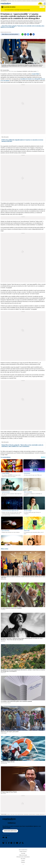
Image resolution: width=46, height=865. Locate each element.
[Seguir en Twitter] (6, 843)
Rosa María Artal (4, 763)
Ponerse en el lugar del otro (7, 761)
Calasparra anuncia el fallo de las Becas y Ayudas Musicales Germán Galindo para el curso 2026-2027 (23, 577)
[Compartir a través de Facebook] (25, 34)
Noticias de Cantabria (42, 814)
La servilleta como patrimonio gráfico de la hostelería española (16, 701)
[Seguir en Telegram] (11, 843)
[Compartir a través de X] (31, 34)
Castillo (16, 814)
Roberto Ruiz (3, 672)
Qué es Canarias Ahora (23, 849)
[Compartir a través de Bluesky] (28, 34)
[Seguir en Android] (3, 837)
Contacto (23, 860)
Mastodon (23, 862)
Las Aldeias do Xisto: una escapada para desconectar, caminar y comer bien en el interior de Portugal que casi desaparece (23, 670)
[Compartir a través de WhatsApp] (22, 34)
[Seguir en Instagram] (14, 843)
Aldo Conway (3, 793)
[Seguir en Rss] (23, 843)
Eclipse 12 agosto (13, 814)
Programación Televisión (32, 814)
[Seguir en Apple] (6, 837)
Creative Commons (23, 851)
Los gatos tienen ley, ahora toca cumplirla (11, 608)
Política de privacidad (23, 855)
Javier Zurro (3, 641)
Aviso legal (23, 853)
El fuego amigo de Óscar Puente (9, 792)
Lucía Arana (3, 609)
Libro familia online (26, 814)
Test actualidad (37, 814)
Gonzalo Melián (35, 74)
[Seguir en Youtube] (17, 843)
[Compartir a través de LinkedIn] (33, 34)
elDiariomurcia (3, 579)
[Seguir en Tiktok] (20, 843)
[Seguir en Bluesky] (3, 843)
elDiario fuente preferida (20, 814)
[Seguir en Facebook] (9, 843)
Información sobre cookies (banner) (23, 856)
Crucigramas (8, 814)
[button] (23, 501)
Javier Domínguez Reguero (6, 702)
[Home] (6, 3)
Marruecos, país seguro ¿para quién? (10, 731)
